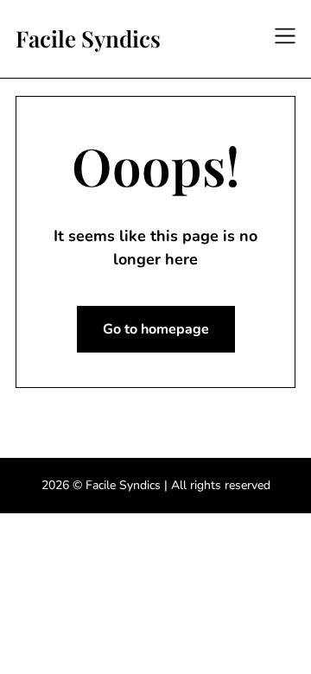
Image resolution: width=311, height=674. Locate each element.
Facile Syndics (88, 39)
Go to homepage (156, 329)
